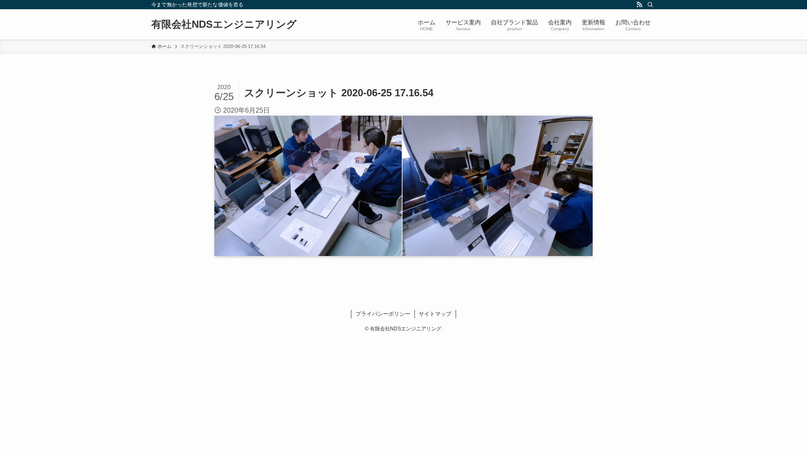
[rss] (639, 4)
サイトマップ (435, 314)
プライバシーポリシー (383, 314)
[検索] (650, 4)
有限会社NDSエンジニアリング (224, 24)
